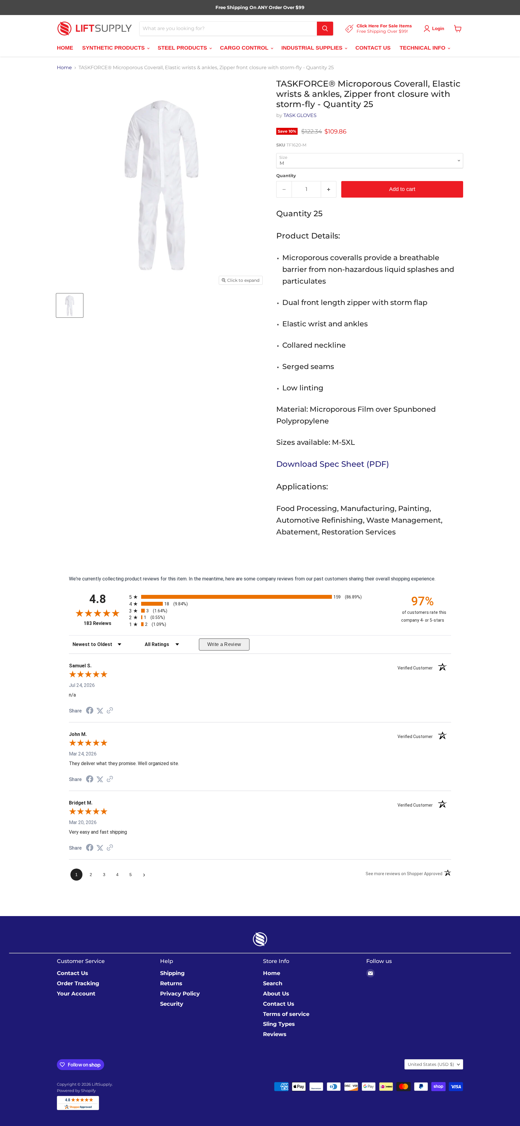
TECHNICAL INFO (423, 48)
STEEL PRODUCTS (183, 48)
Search (272, 983)
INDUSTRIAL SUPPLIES (312, 48)
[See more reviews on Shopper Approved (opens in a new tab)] (110, 711)
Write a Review (224, 644)
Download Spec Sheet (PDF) (332, 464)
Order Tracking (78, 983)
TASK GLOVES (300, 115)
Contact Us (72, 973)
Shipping (172, 973)
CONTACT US (373, 48)
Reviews (274, 1034)
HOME (65, 48)
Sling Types (279, 1024)
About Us (276, 993)
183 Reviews (105, 623)
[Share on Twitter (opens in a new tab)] (100, 711)
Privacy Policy (180, 993)
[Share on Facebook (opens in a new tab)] (89, 711)
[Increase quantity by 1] (328, 189)
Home (64, 67)
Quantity (286, 175)
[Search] (325, 28)
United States (431, 1064)
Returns (171, 983)
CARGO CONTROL (245, 48)
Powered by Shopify (76, 1090)
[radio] (260, 597)
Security (171, 1004)
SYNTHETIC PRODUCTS (114, 48)
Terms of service (286, 1014)
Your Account (76, 993)
